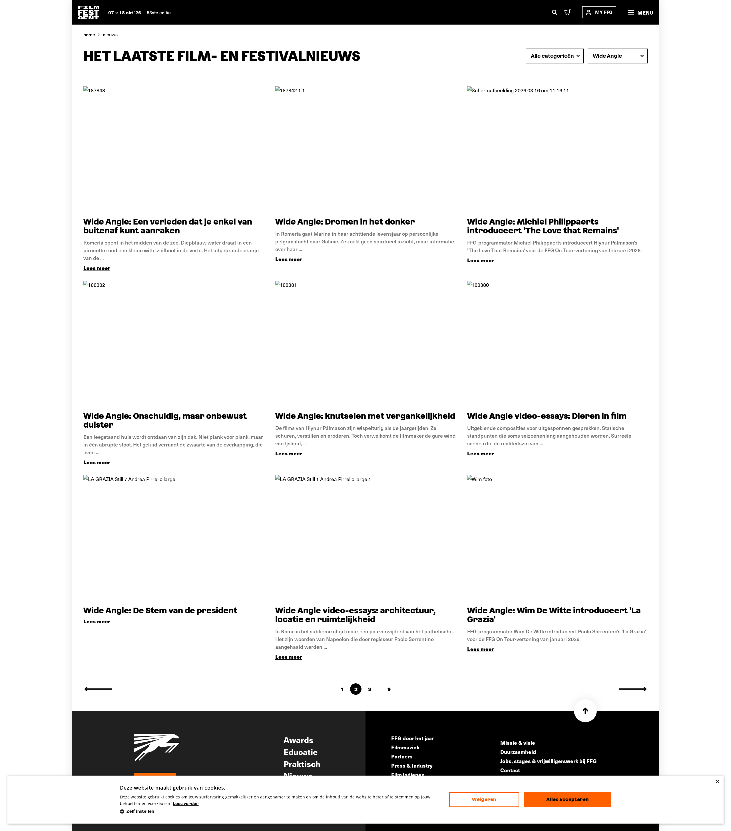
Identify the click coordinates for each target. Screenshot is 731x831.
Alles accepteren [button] (567, 799)
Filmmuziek (405, 747)
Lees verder (185, 803)
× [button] (717, 782)
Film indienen (408, 774)
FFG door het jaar (412, 738)
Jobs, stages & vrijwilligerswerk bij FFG (548, 760)
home (89, 34)
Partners (402, 756)
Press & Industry (412, 765)
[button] (280, 811)
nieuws (110, 34)
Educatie (301, 751)
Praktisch (302, 763)
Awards (298, 739)
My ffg (603, 12)
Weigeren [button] (484, 799)
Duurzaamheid (518, 751)
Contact (510, 770)
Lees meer (96, 268)
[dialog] (365, 800)
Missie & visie (517, 742)
